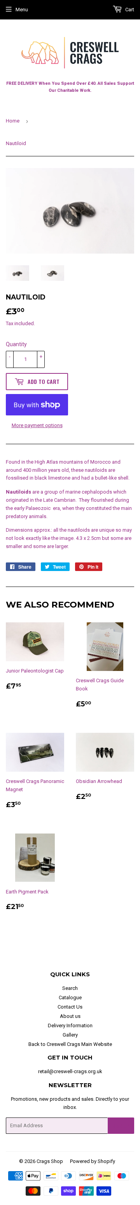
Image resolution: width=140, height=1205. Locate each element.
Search (70, 988)
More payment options (37, 425)
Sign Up (121, 1126)
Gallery (70, 1035)
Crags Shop (50, 1161)
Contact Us (70, 1007)
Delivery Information (70, 1025)
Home (12, 121)
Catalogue (70, 997)
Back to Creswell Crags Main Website (70, 1044)
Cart (129, 9)
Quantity (16, 344)
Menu (22, 9)
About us (70, 1016)
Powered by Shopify (92, 1161)
